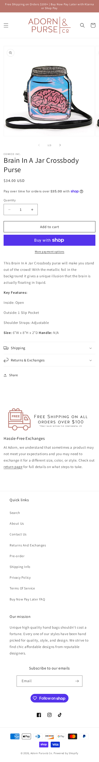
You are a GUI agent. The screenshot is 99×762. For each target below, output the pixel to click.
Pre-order (17, 556)
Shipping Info (20, 567)
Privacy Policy (20, 577)
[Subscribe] (77, 681)
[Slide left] (39, 145)
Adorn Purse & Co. (42, 753)
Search (15, 513)
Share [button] (13, 375)
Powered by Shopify (66, 753)
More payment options (49, 251)
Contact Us (18, 534)
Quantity (10, 200)
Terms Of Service (22, 588)
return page (13, 466)
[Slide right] (60, 145)
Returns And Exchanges (28, 545)
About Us (17, 523)
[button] (6, 25)
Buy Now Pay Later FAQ (27, 599)
